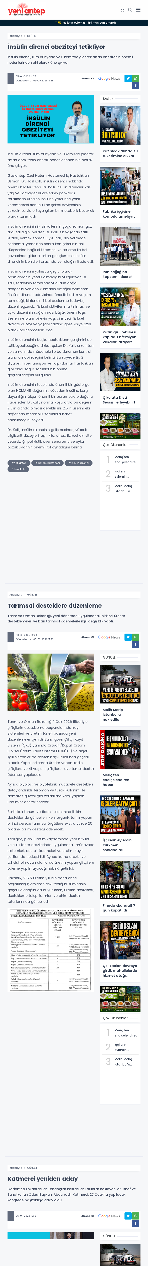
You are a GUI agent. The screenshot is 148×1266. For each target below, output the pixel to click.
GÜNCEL (32, 595)
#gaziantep (19, 463)
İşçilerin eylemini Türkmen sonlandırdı (86, 23)
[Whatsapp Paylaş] (135, 78)
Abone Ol (87, 78)
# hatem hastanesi (47, 463)
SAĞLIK (31, 36)
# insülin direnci (78, 463)
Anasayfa (15, 36)
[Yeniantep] (27, 10)
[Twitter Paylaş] (128, 78)
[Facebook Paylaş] (135, 85)
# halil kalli (18, 469)
